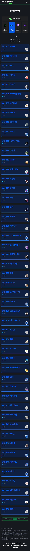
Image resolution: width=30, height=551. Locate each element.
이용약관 (7, 543)
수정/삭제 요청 (21, 543)
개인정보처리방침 (14, 543)
